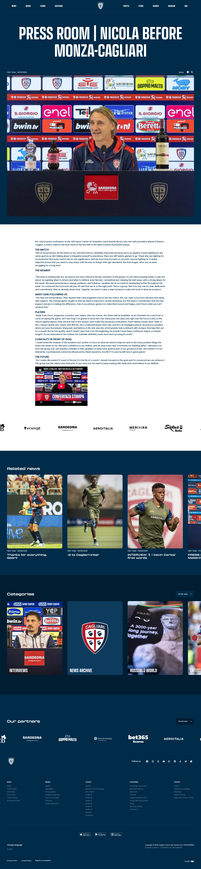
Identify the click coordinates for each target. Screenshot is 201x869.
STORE (141, 6)
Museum (171, 6)
